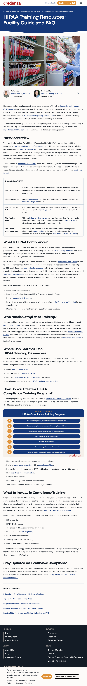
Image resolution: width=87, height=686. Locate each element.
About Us (9, 650)
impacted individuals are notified (65, 234)
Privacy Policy (9, 681)
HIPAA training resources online (45, 381)
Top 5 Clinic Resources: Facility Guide (17, 599)
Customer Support (13, 657)
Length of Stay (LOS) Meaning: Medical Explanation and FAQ (26, 613)
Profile (8, 633)
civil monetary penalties (63, 250)
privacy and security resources (26, 377)
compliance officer (45, 465)
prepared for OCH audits (21, 298)
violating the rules (28, 532)
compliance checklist (27, 373)
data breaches (38, 231)
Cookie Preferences (57, 661)
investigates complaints (67, 261)
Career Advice (11, 640)
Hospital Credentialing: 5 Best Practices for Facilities (23, 608)
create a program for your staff (58, 398)
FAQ (7, 653)
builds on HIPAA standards (39, 218)
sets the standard (69, 187)
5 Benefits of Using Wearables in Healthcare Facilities (23, 594)
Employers (52, 633)
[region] (43, 207)
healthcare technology (27, 163)
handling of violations (47, 210)
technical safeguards (30, 202)
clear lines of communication (22, 473)
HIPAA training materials (21, 369)
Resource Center (9, 11)
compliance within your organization (59, 510)
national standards (27, 149)
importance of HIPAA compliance (16, 130)
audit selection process (33, 268)
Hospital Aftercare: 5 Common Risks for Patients (21, 603)
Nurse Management (25, 11)
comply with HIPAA (11, 325)
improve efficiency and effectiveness (28, 146)
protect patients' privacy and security (38, 115)
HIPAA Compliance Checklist (64, 302)
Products (52, 636)
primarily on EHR (35, 199)
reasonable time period (71, 338)
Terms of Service (55, 650)
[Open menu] (81, 3)
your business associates (13, 274)
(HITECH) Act (70, 220)
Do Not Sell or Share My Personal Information (25, 681)
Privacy (51, 653)
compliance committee (23, 465)
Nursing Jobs (11, 636)
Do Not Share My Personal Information (65, 657)
